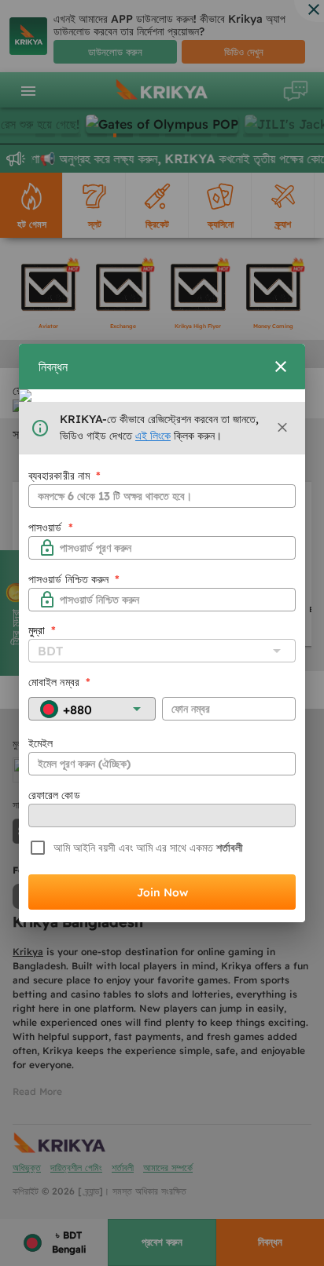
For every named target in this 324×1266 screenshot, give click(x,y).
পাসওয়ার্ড (50, 527)
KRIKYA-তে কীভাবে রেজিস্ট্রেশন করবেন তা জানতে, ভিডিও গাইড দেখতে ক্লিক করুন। (159, 427)
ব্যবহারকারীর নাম (64, 476)
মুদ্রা (42, 630)
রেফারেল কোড (54, 795)
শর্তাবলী (228, 848)
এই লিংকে (153, 436)
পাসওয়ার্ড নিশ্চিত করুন (74, 579)
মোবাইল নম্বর (59, 682)
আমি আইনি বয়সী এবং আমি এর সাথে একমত (133, 848)
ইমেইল (40, 743)
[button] (282, 428)
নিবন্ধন (53, 366)
